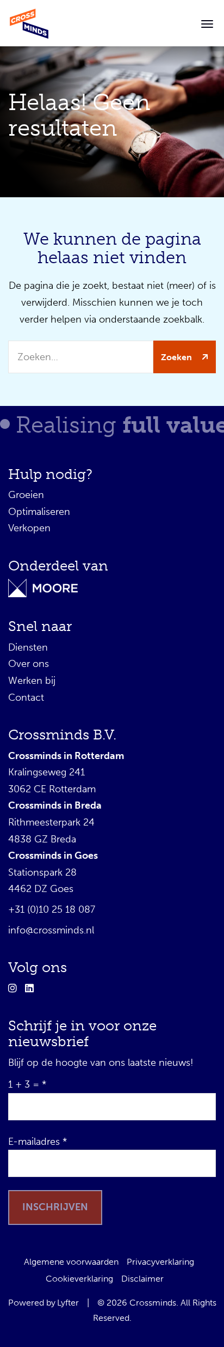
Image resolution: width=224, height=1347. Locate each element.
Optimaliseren (39, 512)
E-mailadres (34, 1142)
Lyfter (68, 1302)
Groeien (26, 495)
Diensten (28, 647)
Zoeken (177, 357)
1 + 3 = (23, 1084)
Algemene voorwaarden (71, 1262)
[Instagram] (15, 988)
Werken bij (31, 681)
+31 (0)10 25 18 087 (51, 909)
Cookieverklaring (79, 1278)
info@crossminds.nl (51, 930)
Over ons (28, 664)
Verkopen (29, 528)
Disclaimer (142, 1278)
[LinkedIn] (32, 988)
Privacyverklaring (160, 1262)
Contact (26, 697)
